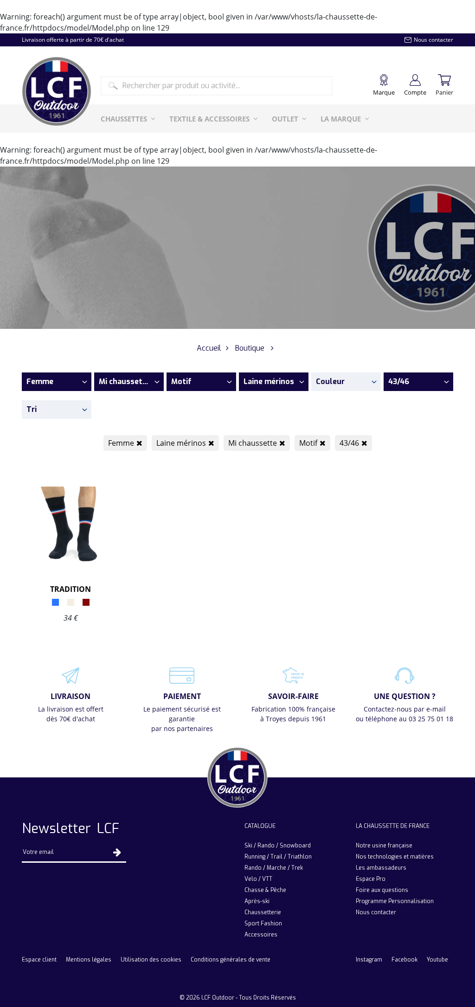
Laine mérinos (181, 443)
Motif (308, 443)
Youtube (437, 959)
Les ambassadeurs (381, 868)
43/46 (349, 443)
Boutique (249, 348)
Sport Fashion (263, 923)
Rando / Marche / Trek (273, 868)
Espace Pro (370, 879)
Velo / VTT (258, 879)
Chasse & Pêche (265, 890)
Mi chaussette (252, 443)
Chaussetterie (262, 912)
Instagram (369, 959)
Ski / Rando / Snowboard (277, 845)
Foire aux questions (382, 890)
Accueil (209, 348)
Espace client (39, 959)
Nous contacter (376, 912)
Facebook (404, 959)
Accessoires (260, 934)
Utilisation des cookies (151, 959)
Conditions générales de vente (230, 959)
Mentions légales (88, 959)
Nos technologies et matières (395, 856)
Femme (121, 443)
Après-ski (257, 901)
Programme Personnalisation (395, 901)
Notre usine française (384, 845)
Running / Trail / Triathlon (278, 856)
